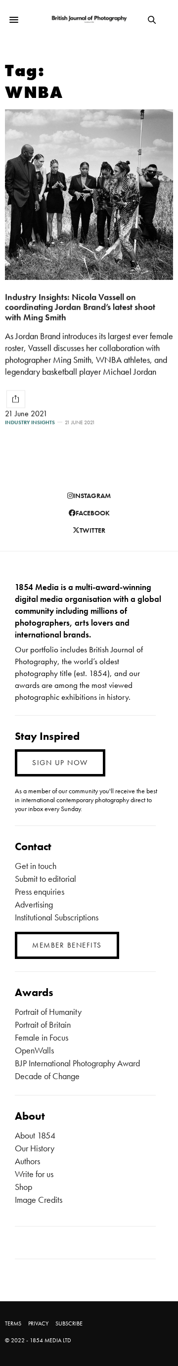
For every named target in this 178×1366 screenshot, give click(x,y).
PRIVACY (38, 1323)
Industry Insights (30, 422)
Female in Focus (41, 1037)
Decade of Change (47, 1076)
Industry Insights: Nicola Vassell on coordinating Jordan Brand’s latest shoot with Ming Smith (80, 307)
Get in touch (35, 865)
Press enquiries (39, 891)
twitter (92, 530)
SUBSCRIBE (69, 1323)
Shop (23, 1186)
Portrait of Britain (43, 1024)
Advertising (34, 904)
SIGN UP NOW (60, 763)
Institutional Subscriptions (56, 917)
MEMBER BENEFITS (67, 945)
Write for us (34, 1174)
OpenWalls (34, 1050)
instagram (92, 495)
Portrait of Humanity (48, 1011)
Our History (34, 1148)
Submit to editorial (45, 878)
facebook (93, 512)
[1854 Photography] (89, 19)
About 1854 (35, 1135)
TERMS (13, 1323)
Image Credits (38, 1199)
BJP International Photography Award (77, 1063)
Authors (27, 1161)
